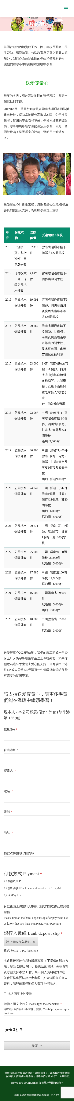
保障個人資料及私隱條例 (20, 1076)
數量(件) (10, 729)
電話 (8, 791)
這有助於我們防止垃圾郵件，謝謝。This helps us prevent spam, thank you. (37, 1011)
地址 (8, 832)
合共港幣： (11, 750)
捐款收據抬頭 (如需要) (19, 853)
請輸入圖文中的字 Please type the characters (33, 1004)
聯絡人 (10, 770)
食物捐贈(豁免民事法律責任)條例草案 (25, 1073)
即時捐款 (65, 1076)
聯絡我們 (41, 1076)
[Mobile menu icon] (66, 8)
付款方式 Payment (23, 874)
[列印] (34, 174)
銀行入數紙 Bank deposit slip (33, 933)
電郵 (8, 812)
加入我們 (52, 1076)
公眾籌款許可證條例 (58, 1073)
